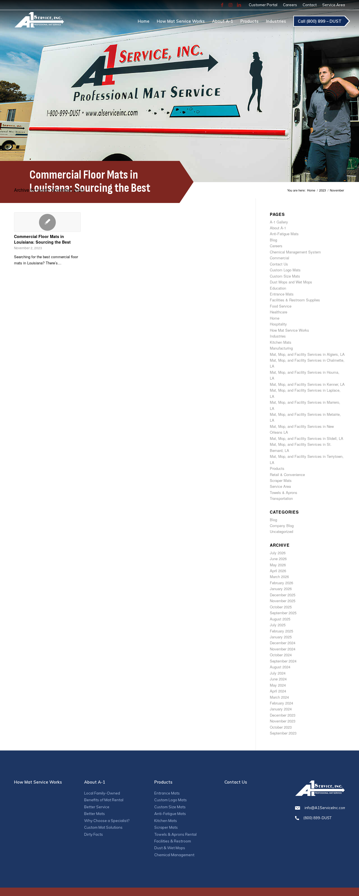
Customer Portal (263, 5)
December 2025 (282, 594)
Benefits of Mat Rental (103, 800)
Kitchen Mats (280, 342)
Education (278, 288)
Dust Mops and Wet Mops (291, 282)
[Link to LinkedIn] (239, 5)
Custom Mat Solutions (103, 827)
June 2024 (278, 679)
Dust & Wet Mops (169, 848)
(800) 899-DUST (317, 818)
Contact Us (279, 264)
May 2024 (278, 685)
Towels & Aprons (283, 492)
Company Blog (282, 525)
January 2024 (281, 709)
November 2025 (282, 600)
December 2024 (282, 642)
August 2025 (280, 619)
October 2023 (281, 727)
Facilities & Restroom (172, 841)
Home (274, 318)
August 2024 (280, 666)
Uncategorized (281, 531)
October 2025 (281, 606)
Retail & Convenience (287, 474)
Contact (310, 5)
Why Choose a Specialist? (106, 820)
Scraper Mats (281, 480)
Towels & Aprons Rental (175, 834)
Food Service (280, 306)
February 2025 (281, 631)
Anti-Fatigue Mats (284, 233)
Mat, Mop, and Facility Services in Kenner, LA (307, 384)
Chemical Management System (295, 252)
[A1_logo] (39, 22)
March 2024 (279, 697)
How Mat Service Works (289, 330)
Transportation (281, 498)
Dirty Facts (93, 834)
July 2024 (278, 673)
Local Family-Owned (102, 793)
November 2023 (282, 721)
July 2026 (278, 552)
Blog (273, 240)
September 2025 (283, 612)
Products (277, 468)
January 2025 (281, 636)
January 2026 (281, 588)
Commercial (279, 257)
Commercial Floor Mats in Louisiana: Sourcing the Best (42, 239)
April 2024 (278, 691)
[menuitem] (263, 4)
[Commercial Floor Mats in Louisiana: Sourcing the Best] (47, 222)
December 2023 (282, 715)
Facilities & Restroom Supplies (295, 299)
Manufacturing (281, 348)
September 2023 (283, 733)
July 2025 (278, 624)
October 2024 (281, 654)
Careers (290, 5)
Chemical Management (174, 855)
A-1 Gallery (279, 222)
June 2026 (278, 558)
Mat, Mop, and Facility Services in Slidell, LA (306, 438)
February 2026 (281, 582)
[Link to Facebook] (222, 5)
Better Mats (94, 813)
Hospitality (278, 324)
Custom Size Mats (285, 276)
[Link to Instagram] (230, 5)
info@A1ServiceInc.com (325, 807)
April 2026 (278, 570)
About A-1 (278, 227)
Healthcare (278, 312)
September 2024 (283, 661)
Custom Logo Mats (285, 270)
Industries (278, 336)
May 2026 (278, 564)
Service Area (333, 5)
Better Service (96, 807)
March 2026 (279, 576)
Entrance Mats (282, 294)
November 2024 (282, 649)
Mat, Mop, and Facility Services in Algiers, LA (307, 354)
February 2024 (281, 703)
